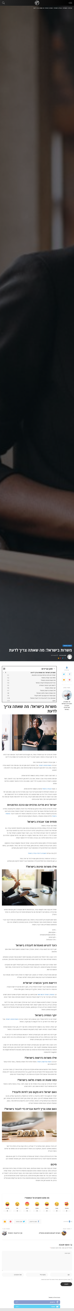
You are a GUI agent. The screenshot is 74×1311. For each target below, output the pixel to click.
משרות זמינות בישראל (45, 765)
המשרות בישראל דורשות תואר (45, 994)
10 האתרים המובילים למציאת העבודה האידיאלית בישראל (67, 705)
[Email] (59, 658)
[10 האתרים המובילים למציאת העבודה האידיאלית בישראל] (67, 695)
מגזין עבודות (62, 655)
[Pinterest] (61, 658)
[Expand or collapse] (54, 668)
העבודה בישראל (47, 789)
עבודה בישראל (67, 645)
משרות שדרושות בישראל (44, 1062)
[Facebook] (65, 658)
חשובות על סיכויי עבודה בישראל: (37, 853)
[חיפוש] (4, 3)
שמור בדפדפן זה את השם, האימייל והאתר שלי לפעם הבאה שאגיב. (55, 1279)
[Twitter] (63, 658)
